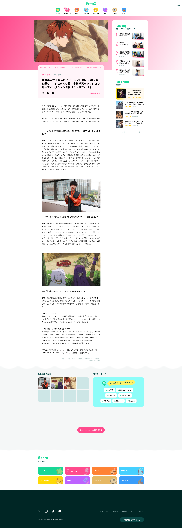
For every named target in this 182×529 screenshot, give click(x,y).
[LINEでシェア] (53, 92)
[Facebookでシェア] (48, 92)
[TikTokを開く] (53, 511)
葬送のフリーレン (124, 390)
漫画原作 (131, 401)
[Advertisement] (130, 140)
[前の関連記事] (122, 132)
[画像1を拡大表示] (44, 383)
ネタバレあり (125, 395)
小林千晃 (109, 390)
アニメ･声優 (57, 75)
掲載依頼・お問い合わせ (132, 520)
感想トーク (118, 401)
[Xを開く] (39, 511)
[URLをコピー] (58, 92)
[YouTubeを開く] (59, 511)
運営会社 (124, 511)
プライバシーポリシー (137, 511)
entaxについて (104, 511)
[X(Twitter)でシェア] (43, 92)
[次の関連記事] (137, 132)
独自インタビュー (47, 75)
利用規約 (115, 511)
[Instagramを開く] (46, 511)
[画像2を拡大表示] (57, 383)
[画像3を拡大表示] (70, 383)
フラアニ (106, 401)
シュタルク (111, 395)
